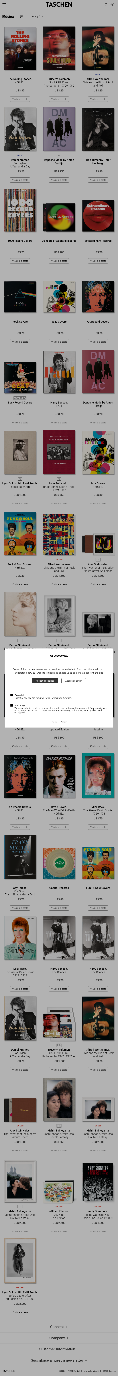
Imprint (54, 722)
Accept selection (73, 680)
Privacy (64, 722)
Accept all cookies (45, 680)
